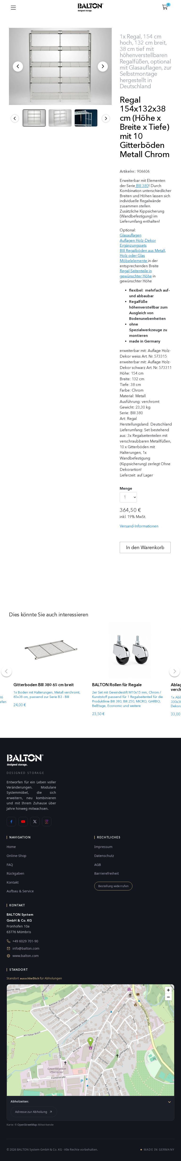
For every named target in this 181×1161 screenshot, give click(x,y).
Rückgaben (15, 873)
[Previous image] (15, 118)
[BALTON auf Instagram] (46, 821)
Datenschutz (104, 855)
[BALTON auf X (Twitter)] (35, 821)
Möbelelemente (134, 261)
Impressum (103, 846)
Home (11, 846)
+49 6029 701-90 (25, 941)
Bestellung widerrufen (113, 886)
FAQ (10, 864)
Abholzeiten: (20, 1101)
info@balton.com (25, 948)
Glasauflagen (130, 235)
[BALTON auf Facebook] (11, 821)
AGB (97, 864)
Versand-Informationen (139, 526)
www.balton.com (25, 955)
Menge (126, 488)
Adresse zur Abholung (31, 1112)
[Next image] (106, 118)
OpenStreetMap (27, 1124)
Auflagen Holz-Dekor (138, 240)
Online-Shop (16, 855)
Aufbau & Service (20, 891)
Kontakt (13, 882)
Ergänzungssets (133, 245)
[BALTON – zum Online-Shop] (25, 760)
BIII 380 (141, 186)
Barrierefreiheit (106, 873)
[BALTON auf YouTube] (23, 821)
